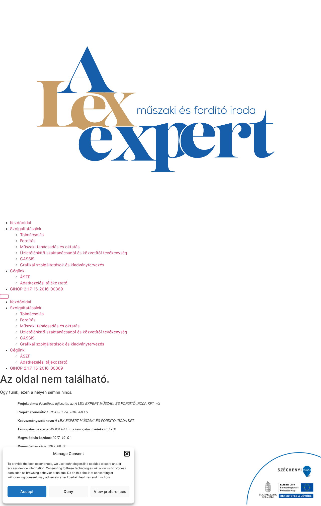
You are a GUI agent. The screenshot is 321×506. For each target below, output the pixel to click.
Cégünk (17, 270)
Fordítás (27, 240)
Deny (68, 491)
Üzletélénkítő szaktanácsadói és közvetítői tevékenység (73, 252)
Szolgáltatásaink (25, 228)
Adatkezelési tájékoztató (43, 282)
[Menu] (4, 296)
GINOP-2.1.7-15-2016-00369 (36, 288)
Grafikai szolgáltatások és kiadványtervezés (62, 264)
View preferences (110, 491)
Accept (27, 491)
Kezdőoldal (20, 222)
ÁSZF (25, 276)
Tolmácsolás (32, 234)
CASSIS (27, 258)
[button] (126, 453)
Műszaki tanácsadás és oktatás (49, 246)
